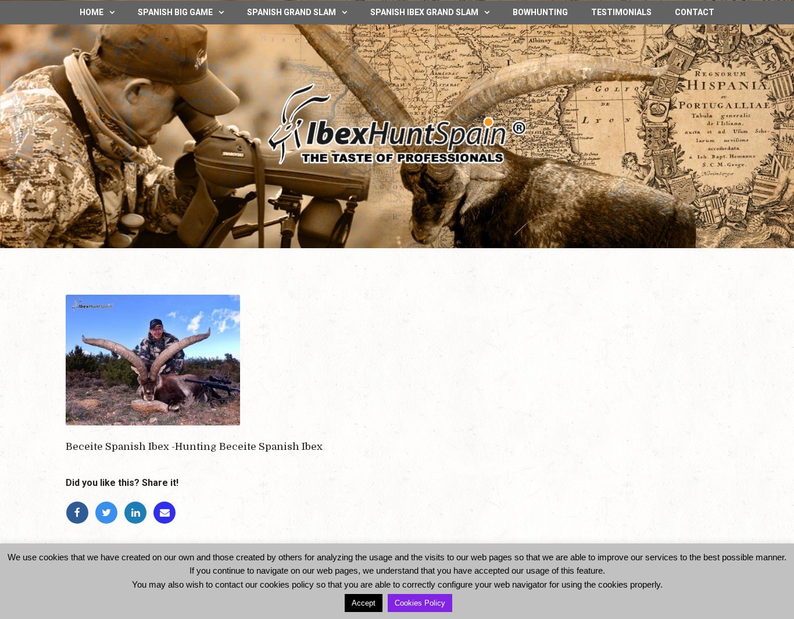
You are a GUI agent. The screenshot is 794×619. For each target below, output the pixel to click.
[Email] (166, 512)
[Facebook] (80, 512)
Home (91, 12)
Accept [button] (363, 603)
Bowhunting (540, 12)
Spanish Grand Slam (291, 12)
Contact (694, 12)
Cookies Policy (420, 603)
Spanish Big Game (175, 12)
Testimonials (621, 12)
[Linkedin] (138, 512)
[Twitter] (109, 512)
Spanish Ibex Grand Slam (424, 12)
